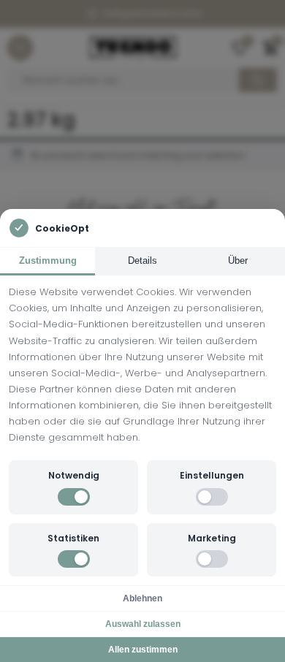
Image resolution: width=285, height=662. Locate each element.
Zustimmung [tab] (48, 260)
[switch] (74, 497)
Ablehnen (142, 598)
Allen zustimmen (143, 649)
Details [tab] (142, 260)
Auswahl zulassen (142, 624)
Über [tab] (238, 260)
